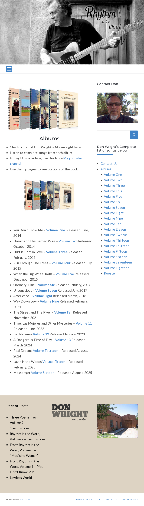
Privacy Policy (84, 500)
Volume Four (61, 263)
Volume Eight (42, 296)
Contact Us (108, 163)
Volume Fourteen (45, 351)
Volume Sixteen (42, 373)
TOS (98, 500)
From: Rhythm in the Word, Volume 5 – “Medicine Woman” (24, 450)
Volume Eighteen (116, 268)
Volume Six (46, 285)
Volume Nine (49, 301)
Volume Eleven (115, 229)
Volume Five (64, 274)
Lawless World (21, 478)
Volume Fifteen (54, 362)
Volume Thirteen (116, 240)
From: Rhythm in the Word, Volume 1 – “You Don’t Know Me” (26, 466)
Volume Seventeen (118, 262)
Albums (105, 169)
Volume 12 (41, 334)
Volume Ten (112, 224)
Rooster (110, 273)
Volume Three (57, 252)
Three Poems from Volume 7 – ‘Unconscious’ (23, 422)
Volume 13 (63, 340)
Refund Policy (130, 500)
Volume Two (67, 241)
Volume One (55, 230)
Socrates (25, 499)
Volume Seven (46, 290)
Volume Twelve (115, 235)
